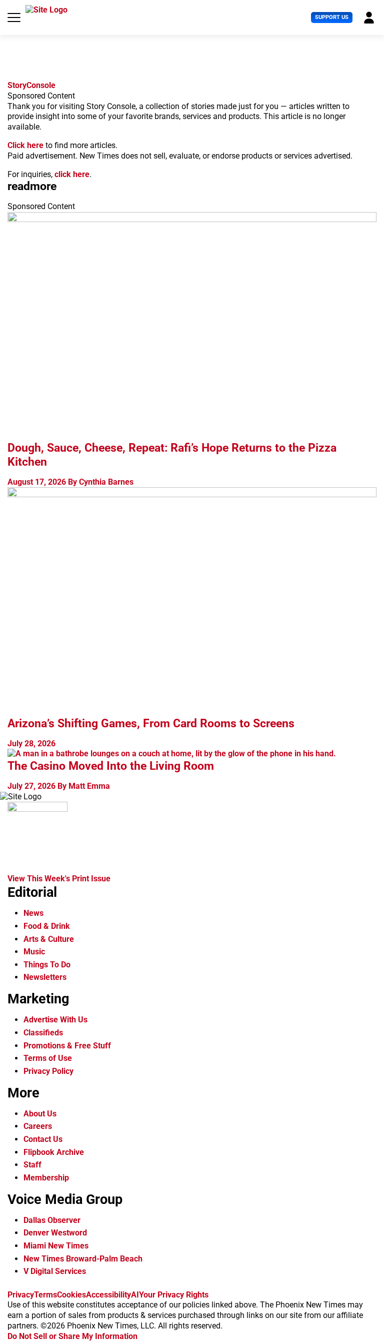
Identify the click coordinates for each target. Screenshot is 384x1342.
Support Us (331, 17)
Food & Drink (47, 926)
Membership (46, 1177)
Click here (26, 145)
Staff (33, 1164)
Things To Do (47, 964)
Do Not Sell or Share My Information (73, 1336)
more (32, 186)
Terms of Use (48, 1058)
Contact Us (43, 1139)
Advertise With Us (56, 1019)
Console (32, 85)
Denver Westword (55, 1232)
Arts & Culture (49, 939)
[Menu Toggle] (14, 18)
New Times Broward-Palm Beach (83, 1258)
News (34, 913)
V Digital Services (55, 1271)
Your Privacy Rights (173, 1294)
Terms (45, 1294)
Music (34, 951)
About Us (40, 1113)
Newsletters (45, 977)
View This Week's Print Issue (59, 878)
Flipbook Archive (54, 1152)
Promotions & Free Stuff (67, 1045)
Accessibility (108, 1294)
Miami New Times (56, 1245)
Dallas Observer (52, 1220)
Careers (38, 1126)
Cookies (71, 1294)
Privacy (21, 1294)
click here (72, 174)
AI (135, 1294)
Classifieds (43, 1032)
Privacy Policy (49, 1071)
